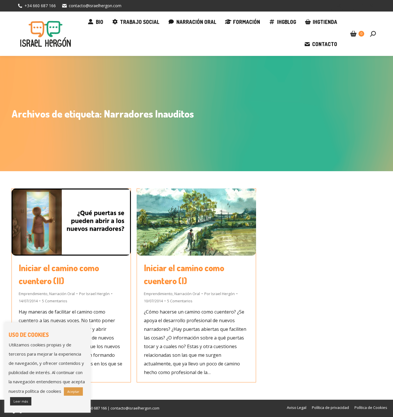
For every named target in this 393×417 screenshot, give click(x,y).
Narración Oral (62, 293)
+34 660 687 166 (40, 5)
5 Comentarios (54, 300)
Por (94, 293)
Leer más (21, 401)
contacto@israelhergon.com (95, 5)
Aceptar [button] (73, 391)
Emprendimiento (33, 293)
